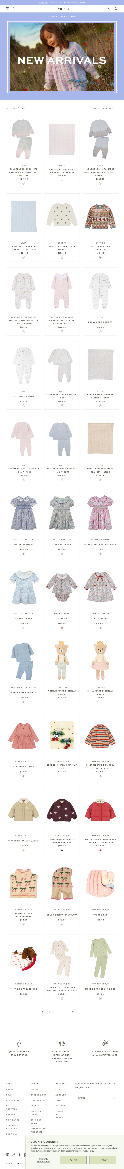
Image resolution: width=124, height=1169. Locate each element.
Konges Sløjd (23, 762)
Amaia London (62, 613)
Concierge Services (12, 1127)
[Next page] (81, 1012)
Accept (73, 1160)
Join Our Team (36, 1121)
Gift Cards (13, 1120)
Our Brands (38, 1100)
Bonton (62, 243)
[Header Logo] (62, 8)
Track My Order (59, 1114)
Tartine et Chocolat (23, 317)
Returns (60, 1106)
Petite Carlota (23, 539)
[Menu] (7, 9)
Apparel (11, 1089)
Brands (10, 1114)
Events (35, 1106)
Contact (60, 1089)
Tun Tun (62, 688)
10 (73, 1012)
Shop (52, 16)
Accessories (14, 1100)
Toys (9, 1095)
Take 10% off (38, 1095)
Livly (24, 166)
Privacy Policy (88, 1151)
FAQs (58, 1100)
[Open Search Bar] (14, 8)
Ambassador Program (38, 1130)
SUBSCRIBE (113, 1097)
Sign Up (43, 3)
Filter (18, 108)
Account (60, 1095)
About (34, 1089)
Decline (103, 1160)
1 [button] (42, 1012)
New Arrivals (66, 16)
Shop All (11, 1134)
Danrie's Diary (36, 1113)
